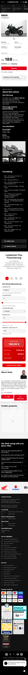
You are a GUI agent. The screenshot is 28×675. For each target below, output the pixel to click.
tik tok (21, 654)
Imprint (5, 657)
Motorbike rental (9, 569)
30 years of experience (10, 539)
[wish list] (21, 2)
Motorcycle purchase (10, 567)
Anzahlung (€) (6, 295)
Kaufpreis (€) (6, 287)
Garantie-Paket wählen (14, 365)
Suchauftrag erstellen (10, 558)
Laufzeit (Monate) (7, 308)
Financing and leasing (10, 552)
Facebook (10, 654)
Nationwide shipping (10, 556)
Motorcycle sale (8, 565)
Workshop (7, 574)
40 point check (8, 543)
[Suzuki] (15, 487)
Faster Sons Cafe (9, 582)
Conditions (11, 657)
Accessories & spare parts (11, 580)
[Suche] (4, 2)
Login (3, 532)
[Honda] (4, 487)
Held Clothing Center (10, 578)
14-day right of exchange (11, 541)
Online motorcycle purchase (12, 554)
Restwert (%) (6, 315)
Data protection (20, 657)
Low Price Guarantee (10, 547)
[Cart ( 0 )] (23, 2)
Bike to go (7, 545)
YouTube (17, 654)
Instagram (6, 654)
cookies (7, 659)
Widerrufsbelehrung (17, 659)
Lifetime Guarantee (9, 549)
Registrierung (5, 530)
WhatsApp (13, 654)
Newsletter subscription (11, 585)
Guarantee (7, 571)
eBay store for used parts (11, 576)
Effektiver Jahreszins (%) (9, 327)
